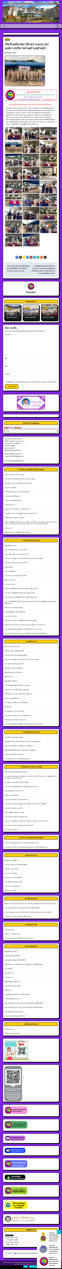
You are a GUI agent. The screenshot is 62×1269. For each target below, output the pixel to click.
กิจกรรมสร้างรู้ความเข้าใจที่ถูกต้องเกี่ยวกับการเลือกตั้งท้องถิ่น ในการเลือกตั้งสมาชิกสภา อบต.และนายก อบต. (18, 268)
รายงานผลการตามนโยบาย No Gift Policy (16, 782)
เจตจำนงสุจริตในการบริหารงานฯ (13, 791)
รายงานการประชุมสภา (11, 873)
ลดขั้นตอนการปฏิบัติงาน (11, 860)
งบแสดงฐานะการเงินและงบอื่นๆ (13, 607)
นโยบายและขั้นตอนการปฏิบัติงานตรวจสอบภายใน (18, 938)
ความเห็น (8, 334)
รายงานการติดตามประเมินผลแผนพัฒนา (16, 655)
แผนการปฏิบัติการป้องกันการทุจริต (14, 812)
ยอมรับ (25, 1266)
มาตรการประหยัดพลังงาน (11, 698)
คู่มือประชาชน (8, 676)
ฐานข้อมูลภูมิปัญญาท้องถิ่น (12, 956)
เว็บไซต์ (7, 374)
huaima (32, 292)
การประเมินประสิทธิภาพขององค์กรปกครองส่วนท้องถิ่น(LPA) (22, 908)
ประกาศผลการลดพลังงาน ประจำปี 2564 (16, 702)
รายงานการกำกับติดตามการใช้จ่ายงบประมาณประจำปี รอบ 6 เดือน (23, 558)
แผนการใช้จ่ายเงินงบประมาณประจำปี (15, 550)
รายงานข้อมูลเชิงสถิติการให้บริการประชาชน (17, 685)
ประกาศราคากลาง (9, 584)
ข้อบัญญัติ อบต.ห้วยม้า (10, 951)
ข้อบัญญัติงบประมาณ (10, 545)
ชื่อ (6, 358)
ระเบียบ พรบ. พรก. (9, 1029)
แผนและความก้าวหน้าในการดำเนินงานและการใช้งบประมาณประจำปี (24, 625)
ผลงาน (7, 39)
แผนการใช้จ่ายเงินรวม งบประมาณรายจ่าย (16, 554)
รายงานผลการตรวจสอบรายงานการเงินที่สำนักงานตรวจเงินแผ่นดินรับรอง (25, 633)
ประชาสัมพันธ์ (8, 968)
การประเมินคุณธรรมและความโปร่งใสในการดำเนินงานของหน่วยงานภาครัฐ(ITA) (28, 912)
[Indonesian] (9, 427)
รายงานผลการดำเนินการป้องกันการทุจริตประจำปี (18, 825)
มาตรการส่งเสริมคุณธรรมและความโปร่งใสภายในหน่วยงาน (21, 843)
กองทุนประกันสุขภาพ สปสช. (12, 986)
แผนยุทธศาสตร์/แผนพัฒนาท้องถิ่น (14, 651)
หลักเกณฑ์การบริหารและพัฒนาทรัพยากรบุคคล (18, 483)
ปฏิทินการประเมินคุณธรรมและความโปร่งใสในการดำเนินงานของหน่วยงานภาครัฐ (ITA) (29, 903)
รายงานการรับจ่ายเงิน (10, 616)
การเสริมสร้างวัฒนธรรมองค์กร (13, 808)
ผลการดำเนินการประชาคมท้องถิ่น (14, 711)
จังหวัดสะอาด (8, 707)
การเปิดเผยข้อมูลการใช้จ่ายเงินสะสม (14, 612)
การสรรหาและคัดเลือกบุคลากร (13, 500)
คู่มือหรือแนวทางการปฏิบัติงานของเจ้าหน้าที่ (17, 532)
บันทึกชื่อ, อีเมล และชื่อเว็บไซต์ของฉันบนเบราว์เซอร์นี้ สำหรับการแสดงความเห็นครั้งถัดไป (31, 382)
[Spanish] (18, 427)
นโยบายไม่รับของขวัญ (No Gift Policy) (15, 772)
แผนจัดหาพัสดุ (8, 567)
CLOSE (59, 1231)
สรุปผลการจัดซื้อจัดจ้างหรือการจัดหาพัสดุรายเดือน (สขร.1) (21, 588)
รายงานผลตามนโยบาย (11, 829)
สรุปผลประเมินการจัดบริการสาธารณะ (15, 720)
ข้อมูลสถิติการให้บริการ (11, 681)
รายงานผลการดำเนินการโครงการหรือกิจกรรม (17, 715)
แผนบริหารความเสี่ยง (10, 890)
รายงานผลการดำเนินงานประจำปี (13, 664)
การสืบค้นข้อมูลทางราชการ (12, 999)
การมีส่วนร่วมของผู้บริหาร (11, 795)
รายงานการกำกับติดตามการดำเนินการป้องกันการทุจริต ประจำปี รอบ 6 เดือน (26, 821)
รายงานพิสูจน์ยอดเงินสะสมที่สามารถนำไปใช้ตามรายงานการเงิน (22, 629)
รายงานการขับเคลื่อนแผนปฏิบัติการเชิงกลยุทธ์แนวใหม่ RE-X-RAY (23, 724)
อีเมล (7, 366)
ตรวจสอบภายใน (9, 929)
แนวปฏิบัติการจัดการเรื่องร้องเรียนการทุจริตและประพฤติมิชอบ (22, 741)
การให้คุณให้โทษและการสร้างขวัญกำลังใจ (16, 492)
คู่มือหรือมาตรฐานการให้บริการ (13, 672)
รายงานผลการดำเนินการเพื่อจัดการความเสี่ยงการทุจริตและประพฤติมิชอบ (25, 804)
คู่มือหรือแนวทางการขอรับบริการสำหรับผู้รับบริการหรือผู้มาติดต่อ (23, 964)
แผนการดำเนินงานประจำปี (12, 646)
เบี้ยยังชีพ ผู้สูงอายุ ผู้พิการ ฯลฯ (12, 981)
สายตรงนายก (8, 528)
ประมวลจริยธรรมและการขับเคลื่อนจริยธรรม (17, 759)
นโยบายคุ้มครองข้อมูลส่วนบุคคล (13, 737)
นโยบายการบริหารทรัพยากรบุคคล (14, 474)
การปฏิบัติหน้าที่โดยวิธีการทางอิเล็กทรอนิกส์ (17, 994)
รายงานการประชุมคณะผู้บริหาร (13, 877)
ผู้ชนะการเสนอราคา (10, 580)
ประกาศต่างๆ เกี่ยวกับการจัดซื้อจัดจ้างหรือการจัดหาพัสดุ (20, 620)
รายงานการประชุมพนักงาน (12, 886)
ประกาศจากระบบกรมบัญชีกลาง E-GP (15, 575)
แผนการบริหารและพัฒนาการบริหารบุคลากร (17, 509)
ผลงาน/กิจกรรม (9, 973)
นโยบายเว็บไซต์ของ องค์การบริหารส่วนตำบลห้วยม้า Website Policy (24, 1003)
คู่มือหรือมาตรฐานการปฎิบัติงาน (13, 668)
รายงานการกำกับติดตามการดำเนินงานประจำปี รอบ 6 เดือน (21, 659)
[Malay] (16, 427)
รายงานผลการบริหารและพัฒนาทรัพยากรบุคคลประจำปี (20, 513)
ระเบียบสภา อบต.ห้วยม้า (11, 869)
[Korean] (14, 427)
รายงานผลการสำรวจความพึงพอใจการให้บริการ (18, 694)
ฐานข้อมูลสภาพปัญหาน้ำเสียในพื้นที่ (14, 960)
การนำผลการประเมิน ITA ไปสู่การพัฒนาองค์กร (18, 916)
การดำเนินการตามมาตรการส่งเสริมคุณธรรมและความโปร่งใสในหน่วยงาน (26, 847)
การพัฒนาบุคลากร (9, 505)
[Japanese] (12, 427)
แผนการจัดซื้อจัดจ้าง (10, 571)
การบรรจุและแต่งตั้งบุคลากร (12, 496)
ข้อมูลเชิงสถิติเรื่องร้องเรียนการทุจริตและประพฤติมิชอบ (20, 750)
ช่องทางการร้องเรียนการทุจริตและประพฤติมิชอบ (18, 746)
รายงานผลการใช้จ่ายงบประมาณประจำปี (16, 563)
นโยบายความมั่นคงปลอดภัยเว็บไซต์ (14, 1016)
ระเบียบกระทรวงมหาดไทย (12, 1033)
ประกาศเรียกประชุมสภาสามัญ (13, 882)
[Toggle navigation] (4, 26)
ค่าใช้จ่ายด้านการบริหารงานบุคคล (14, 517)
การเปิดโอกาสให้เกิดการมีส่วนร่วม (14, 754)
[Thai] (20, 427)
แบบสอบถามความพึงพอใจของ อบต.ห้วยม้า (16, 689)
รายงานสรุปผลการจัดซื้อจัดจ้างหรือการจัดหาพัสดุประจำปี (20, 597)
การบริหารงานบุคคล (10, 487)
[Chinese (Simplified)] (5, 427)
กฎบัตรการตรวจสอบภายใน (12, 934)
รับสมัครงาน (8, 990)
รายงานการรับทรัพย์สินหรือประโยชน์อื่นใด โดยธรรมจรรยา (21, 786)
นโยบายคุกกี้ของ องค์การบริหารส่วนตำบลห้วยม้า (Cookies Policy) (23, 1007)
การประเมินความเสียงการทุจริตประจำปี (15, 799)
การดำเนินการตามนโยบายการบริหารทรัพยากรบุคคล (19, 479)
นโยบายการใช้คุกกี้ (34, 1266)
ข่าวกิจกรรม (7, 977)
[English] (7, 427)
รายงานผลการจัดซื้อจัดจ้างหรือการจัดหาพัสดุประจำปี (19, 593)
